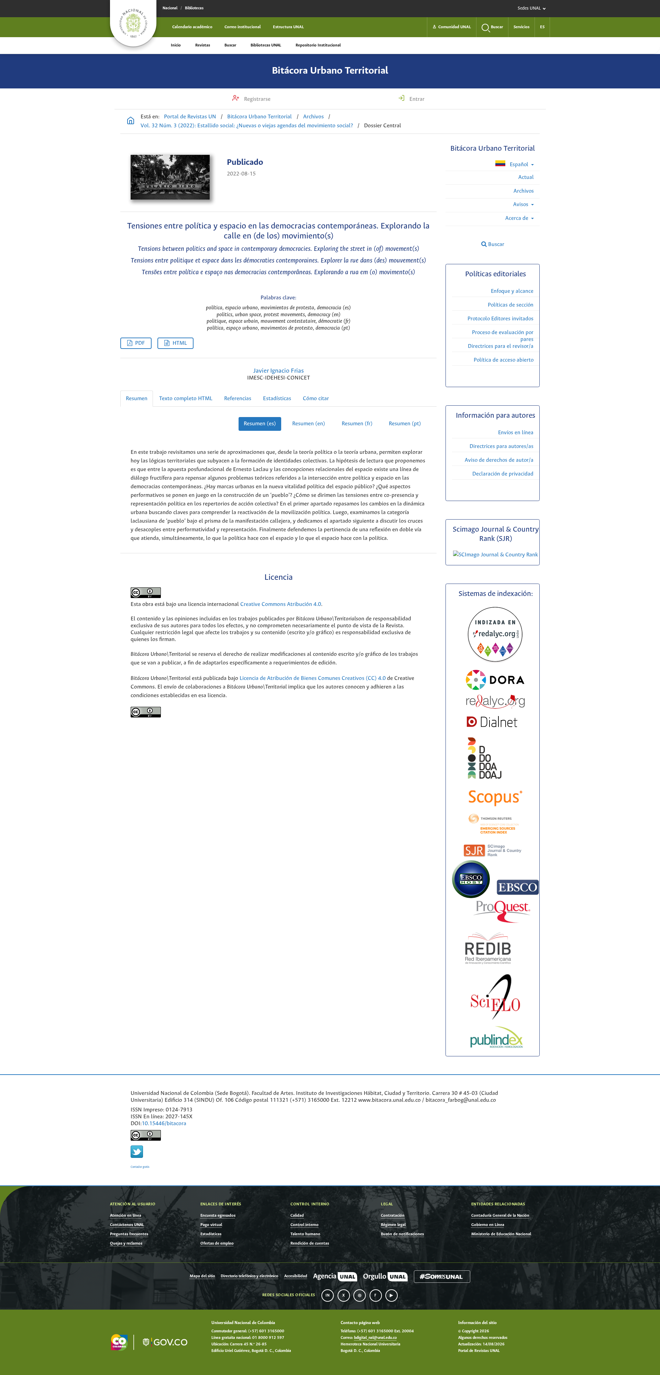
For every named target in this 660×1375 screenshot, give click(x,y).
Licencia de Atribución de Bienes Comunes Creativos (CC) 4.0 (313, 678)
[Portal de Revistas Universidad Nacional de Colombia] (130, 121)
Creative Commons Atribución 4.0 (280, 604)
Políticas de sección (511, 305)
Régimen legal (393, 1225)
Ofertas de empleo (217, 1243)
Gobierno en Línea (487, 1225)
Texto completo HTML (185, 399)
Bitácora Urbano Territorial (330, 70)
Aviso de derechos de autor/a (499, 460)
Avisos (521, 204)
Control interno (304, 1225)
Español (519, 165)
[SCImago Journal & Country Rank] (495, 555)
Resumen (136, 399)
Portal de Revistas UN (190, 117)
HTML (180, 343)
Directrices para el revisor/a (501, 346)
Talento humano (305, 1234)
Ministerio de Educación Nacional (501, 1234)
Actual (526, 177)
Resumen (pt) (405, 424)
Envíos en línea (516, 433)
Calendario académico (192, 27)
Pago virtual (211, 1225)
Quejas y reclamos (126, 1243)
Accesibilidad (295, 1276)
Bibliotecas (194, 8)
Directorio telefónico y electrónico (249, 1276)
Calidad (297, 1215)
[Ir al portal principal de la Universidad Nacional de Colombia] (133, 23)
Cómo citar (316, 399)
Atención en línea (125, 1215)
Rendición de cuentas (309, 1243)
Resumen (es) (260, 424)
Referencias (237, 399)
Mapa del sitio (202, 1276)
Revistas (202, 45)
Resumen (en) (308, 424)
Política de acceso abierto (504, 360)
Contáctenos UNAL (127, 1225)
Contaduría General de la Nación (500, 1215)
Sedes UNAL (529, 8)
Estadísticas (277, 399)
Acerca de (517, 218)
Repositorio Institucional (318, 45)
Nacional (170, 8)
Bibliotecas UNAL (266, 45)
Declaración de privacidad (503, 474)
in (328, 1295)
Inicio (176, 45)
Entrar (416, 99)
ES (542, 27)
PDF (140, 343)
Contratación (393, 1215)
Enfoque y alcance (512, 291)
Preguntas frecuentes (129, 1234)
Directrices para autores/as (502, 446)
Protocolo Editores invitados (501, 319)
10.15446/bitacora (164, 1124)
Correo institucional (242, 27)
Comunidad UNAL (451, 27)
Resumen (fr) (357, 424)
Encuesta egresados (217, 1215)
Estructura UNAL (288, 27)
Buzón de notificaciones (402, 1234)
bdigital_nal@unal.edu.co (375, 1338)
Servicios (521, 27)
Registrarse (257, 99)
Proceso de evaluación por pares (503, 336)
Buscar (230, 45)
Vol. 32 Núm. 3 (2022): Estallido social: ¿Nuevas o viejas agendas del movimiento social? (247, 126)
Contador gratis (140, 1167)
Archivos (313, 117)
